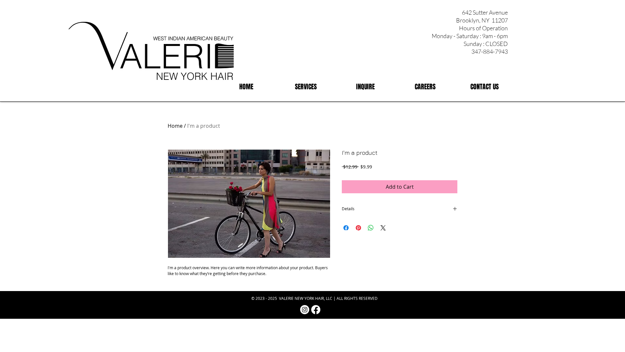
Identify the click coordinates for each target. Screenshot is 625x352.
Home (175, 125)
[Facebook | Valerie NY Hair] (315, 309)
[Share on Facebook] (346, 228)
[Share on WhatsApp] (371, 228)
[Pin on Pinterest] (358, 228)
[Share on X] (383, 228)
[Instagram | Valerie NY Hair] (304, 309)
